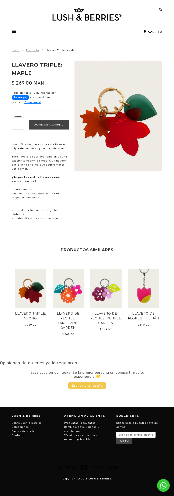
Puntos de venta (23, 431)
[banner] (87, 14)
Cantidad (18, 116)
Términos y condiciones (81, 435)
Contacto (18, 435)
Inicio (16, 50)
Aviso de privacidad (78, 439)
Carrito (155, 31)
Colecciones (20, 426)
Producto (32, 50)
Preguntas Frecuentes (80, 422)
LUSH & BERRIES (100, 478)
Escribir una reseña (87, 385)
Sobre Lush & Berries (27, 422)
